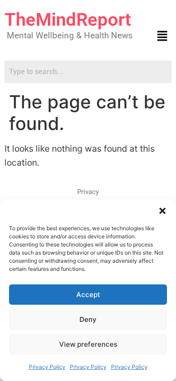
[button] (162, 210)
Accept (88, 294)
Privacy (88, 192)
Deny (88, 319)
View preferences (88, 344)
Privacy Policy (47, 366)
